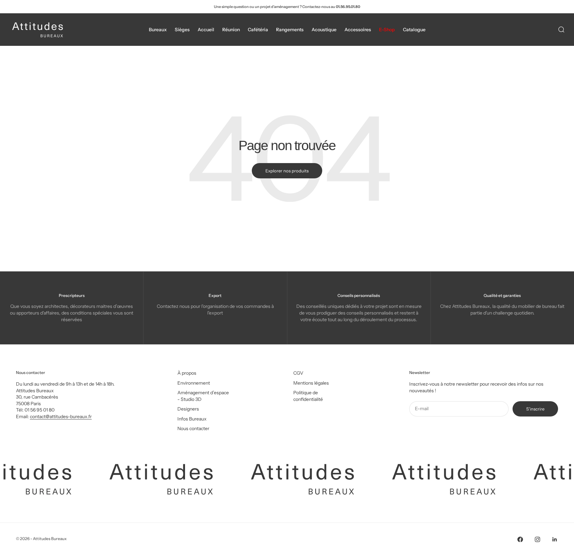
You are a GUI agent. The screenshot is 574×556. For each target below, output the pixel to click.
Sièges (182, 30)
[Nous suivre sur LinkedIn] (554, 539)
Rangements (290, 30)
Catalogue (414, 30)
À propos (186, 373)
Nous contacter (193, 428)
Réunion (231, 30)
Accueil (206, 30)
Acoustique (324, 30)
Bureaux (158, 30)
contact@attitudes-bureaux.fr (61, 416)
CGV (298, 373)
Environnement (193, 383)
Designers (188, 409)
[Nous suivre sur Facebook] (520, 539)
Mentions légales (311, 383)
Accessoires (357, 30)
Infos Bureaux (192, 419)
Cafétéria (258, 30)
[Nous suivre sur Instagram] (537, 539)
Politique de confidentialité (308, 396)
